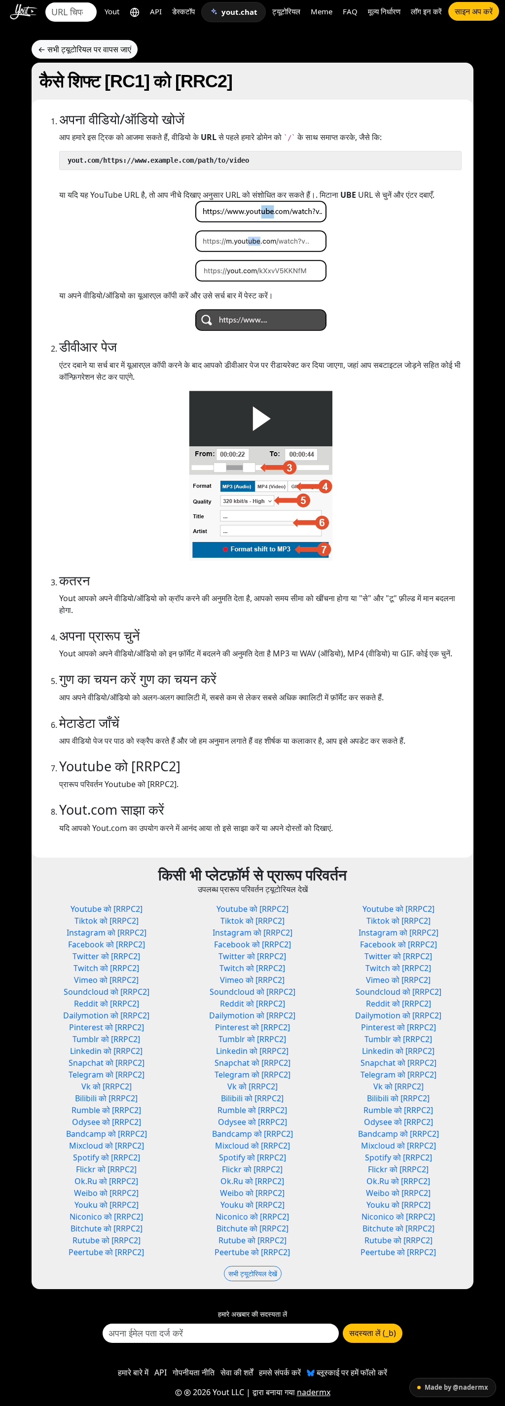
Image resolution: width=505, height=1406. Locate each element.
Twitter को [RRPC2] (106, 956)
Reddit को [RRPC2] (106, 1003)
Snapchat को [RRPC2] (106, 1062)
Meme (321, 11)
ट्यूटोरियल (286, 11)
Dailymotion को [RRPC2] (106, 1015)
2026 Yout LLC (217, 1392)
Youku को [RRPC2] (106, 1204)
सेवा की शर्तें (236, 1372)
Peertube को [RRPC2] (106, 1252)
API (156, 11)
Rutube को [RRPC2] (106, 1240)
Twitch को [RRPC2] (106, 968)
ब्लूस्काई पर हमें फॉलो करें (351, 1372)
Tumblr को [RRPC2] (106, 1039)
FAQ (350, 11)
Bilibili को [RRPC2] (106, 1098)
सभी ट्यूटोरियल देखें (252, 1273)
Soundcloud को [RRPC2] (106, 991)
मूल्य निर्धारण (384, 11)
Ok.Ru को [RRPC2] (106, 1181)
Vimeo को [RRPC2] (106, 979)
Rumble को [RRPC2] (106, 1110)
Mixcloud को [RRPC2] (106, 1145)
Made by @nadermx (456, 1387)
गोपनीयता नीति (194, 1372)
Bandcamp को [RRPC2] (106, 1133)
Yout (112, 11)
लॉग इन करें (426, 11)
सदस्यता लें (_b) (372, 1333)
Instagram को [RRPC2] (106, 932)
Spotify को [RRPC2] (106, 1157)
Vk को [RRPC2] (106, 1086)
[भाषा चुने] (135, 11)
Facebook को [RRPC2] (106, 944)
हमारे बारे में (133, 1372)
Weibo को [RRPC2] (106, 1193)
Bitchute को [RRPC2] (107, 1228)
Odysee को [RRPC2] (106, 1122)
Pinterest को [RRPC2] (106, 1027)
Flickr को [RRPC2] (106, 1169)
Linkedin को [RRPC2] (106, 1050)
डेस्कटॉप (183, 11)
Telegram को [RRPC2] (106, 1074)
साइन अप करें (474, 11)
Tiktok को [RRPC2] (106, 920)
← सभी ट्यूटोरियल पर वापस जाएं (84, 49)
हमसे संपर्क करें (280, 1372)
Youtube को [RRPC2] (107, 908)
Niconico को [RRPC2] (106, 1216)
